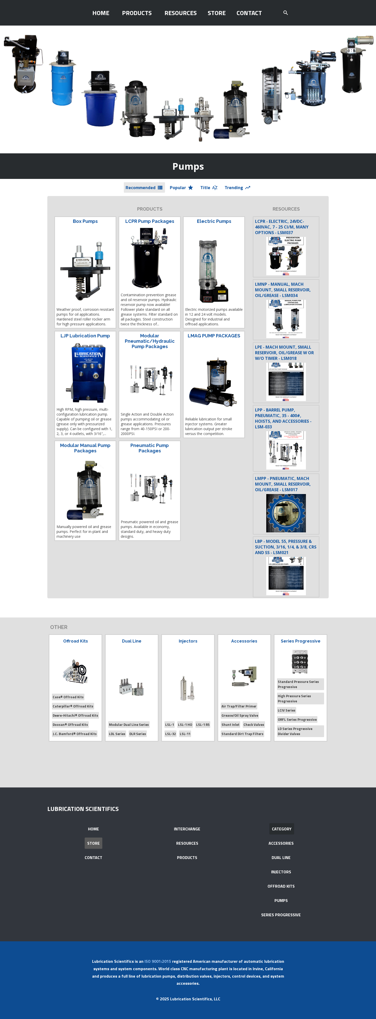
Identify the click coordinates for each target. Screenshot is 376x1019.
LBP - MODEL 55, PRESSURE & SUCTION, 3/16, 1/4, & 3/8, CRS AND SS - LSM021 (285, 547)
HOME (100, 12)
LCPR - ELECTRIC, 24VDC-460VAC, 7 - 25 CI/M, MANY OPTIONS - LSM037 (281, 227)
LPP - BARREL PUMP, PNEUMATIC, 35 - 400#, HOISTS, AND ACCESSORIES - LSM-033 (283, 418)
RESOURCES (180, 12)
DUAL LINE (281, 857)
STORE (217, 12)
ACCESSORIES (281, 843)
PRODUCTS (137, 12)
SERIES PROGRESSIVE (281, 915)
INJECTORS (281, 872)
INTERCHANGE (187, 829)
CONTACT (249, 12)
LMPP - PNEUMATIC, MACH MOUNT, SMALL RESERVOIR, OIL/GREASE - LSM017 (283, 484)
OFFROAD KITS (281, 886)
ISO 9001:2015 (158, 961)
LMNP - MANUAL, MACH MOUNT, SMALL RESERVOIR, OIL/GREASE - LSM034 (283, 289)
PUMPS (281, 900)
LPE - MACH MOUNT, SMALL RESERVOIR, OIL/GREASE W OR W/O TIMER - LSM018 (284, 352)
